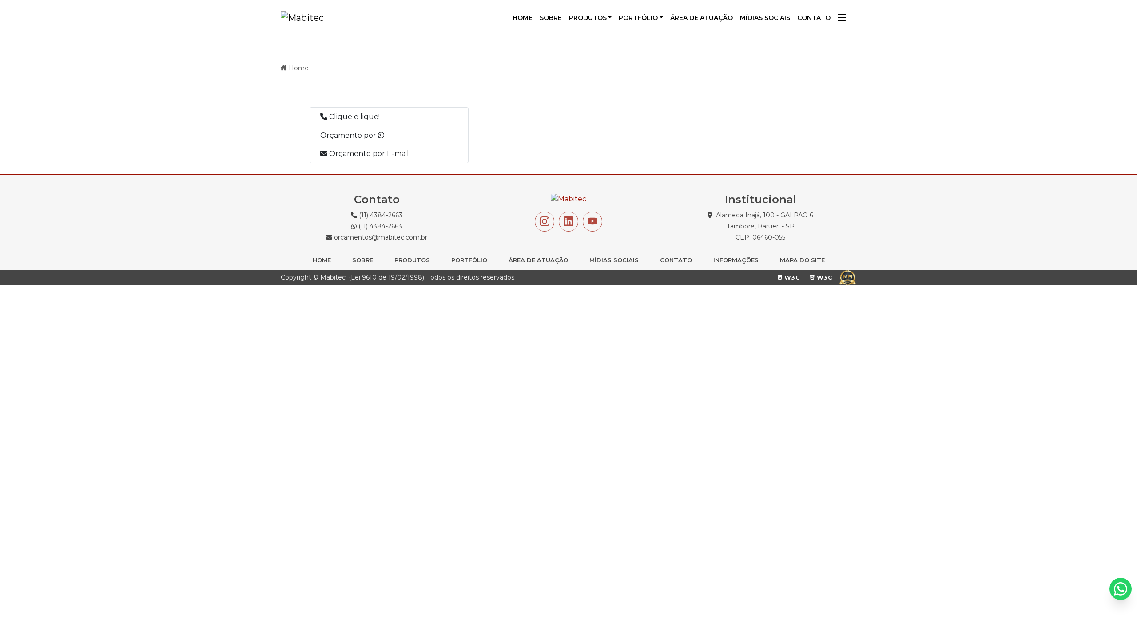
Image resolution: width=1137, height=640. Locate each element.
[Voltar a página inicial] (302, 18)
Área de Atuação (538, 260)
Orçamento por (349, 135)
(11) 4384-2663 (379, 215)
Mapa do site (802, 260)
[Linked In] (568, 222)
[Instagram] (544, 222)
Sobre (362, 260)
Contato (676, 260)
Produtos (588, 18)
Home (299, 68)
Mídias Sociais (614, 260)
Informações (736, 260)
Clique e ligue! (353, 116)
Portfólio (638, 18)
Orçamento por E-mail (368, 153)
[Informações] (841, 18)
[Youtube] (592, 222)
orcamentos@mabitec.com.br (379, 237)
